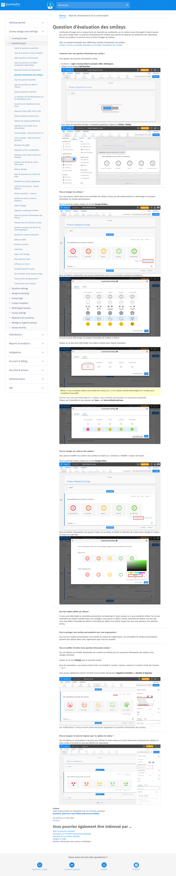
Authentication (17, 379)
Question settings (18, 288)
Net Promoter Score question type (28, 274)
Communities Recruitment (25, 284)
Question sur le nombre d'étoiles (66, 836)
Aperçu (62, 15)
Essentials (57, 814)
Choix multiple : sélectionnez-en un (28, 133)
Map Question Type (22, 259)
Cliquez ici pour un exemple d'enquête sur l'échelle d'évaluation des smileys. (91, 45)
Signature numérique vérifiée (26, 210)
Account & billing (18, 361)
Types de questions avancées (26, 48)
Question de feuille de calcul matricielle (26, 163)
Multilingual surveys (19, 308)
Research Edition (92, 814)
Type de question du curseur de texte (27, 175)
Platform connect (21, 244)
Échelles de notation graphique (27, 181)
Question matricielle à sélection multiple (27, 156)
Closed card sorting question (26, 279)
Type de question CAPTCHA (25, 92)
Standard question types (24, 269)
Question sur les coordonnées (26, 150)
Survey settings (17, 312)
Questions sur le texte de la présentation (25, 127)
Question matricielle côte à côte (27, 111)
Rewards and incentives (21, 317)
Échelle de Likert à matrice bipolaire (25, 199)
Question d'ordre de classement (27, 70)
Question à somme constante (26, 235)
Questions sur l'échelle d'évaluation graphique (72, 834)
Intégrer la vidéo (59, 839)
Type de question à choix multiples (28, 53)
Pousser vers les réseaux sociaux (27, 223)
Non (58, 821)
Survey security (17, 327)
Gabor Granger (20, 206)
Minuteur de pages (22, 145)
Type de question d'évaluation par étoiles (28, 216)
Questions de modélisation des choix (27, 105)
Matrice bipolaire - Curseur (25, 193)
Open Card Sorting (21, 254)
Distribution (15, 334)
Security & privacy (18, 370)
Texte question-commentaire (26, 58)
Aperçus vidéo (20, 240)
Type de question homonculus (26, 116)
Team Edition (76, 814)
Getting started (17, 22)
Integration (15, 352)
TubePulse (18, 249)
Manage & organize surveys (23, 322)
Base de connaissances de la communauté (88, 15)
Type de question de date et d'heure (25, 86)
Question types (17, 43)
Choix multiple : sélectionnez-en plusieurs (27, 139)
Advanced (66, 814)
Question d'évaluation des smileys (28, 75)
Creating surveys (18, 38)
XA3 (11, 387)
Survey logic (16, 298)
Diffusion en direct (22, 264)
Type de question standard (64, 831)
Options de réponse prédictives (27, 121)
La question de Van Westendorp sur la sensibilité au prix (28, 98)
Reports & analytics (19, 343)
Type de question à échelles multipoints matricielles (25, 64)
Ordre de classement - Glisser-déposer (27, 187)
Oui (54, 821)
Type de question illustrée (25, 80)
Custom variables (18, 303)
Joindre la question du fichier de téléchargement (27, 228)
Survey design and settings (23, 31)
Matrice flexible (20, 169)
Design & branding (19, 293)
